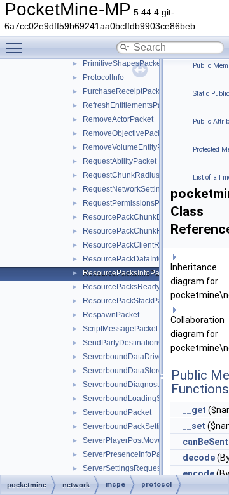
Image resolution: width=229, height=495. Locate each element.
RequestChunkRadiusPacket (133, 175)
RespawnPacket (111, 314)
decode (199, 457)
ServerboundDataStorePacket (134, 370)
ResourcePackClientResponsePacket (148, 245)
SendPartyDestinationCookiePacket (145, 342)
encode (198, 473)
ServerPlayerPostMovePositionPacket (148, 440)
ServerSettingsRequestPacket (134, 468)
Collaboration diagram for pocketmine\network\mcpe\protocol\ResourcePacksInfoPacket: (197, 334)
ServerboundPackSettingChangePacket (152, 426)
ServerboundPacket (117, 412)
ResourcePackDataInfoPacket (134, 258)
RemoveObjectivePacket (125, 133)
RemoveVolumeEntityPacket (132, 147)
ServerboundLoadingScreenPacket (144, 398)
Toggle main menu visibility (16, 47)
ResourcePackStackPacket (129, 300)
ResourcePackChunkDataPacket (140, 217)
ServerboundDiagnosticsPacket (137, 384)
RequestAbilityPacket (119, 161)
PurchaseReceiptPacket (124, 91)
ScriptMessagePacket (120, 328)
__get (194, 410)
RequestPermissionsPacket (130, 203)
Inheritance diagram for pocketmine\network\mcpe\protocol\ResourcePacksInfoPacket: (197, 281)
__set (194, 426)
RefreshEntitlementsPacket (129, 105)
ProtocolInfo (103, 77)
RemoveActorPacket (118, 119)
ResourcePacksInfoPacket (128, 272)
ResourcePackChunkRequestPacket (146, 231)
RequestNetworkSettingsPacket (137, 189)
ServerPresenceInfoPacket (129, 454)
